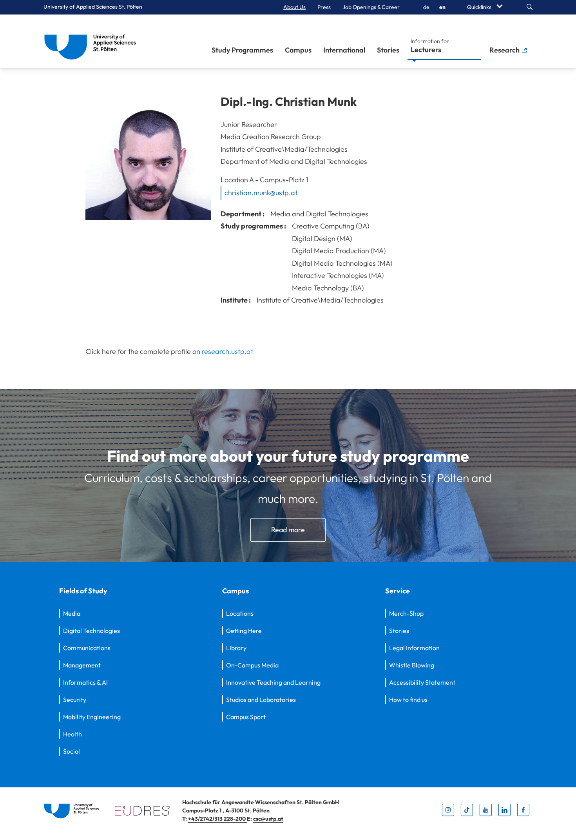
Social (71, 751)
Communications (86, 648)
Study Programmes (242, 49)
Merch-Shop (406, 613)
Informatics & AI (85, 682)
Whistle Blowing (411, 665)
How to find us (408, 699)
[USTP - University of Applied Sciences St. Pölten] (92, 41)
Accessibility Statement (422, 682)
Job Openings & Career (371, 7)
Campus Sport (246, 717)
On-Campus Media (252, 665)
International (344, 49)
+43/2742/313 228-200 (217, 818)
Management (82, 665)
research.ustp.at (227, 351)
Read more (288, 529)
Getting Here (244, 631)
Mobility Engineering (92, 717)
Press (324, 7)
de (426, 7)
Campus (298, 49)
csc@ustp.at (268, 818)
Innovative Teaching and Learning (273, 682)
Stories (388, 49)
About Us (294, 7)
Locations (240, 613)
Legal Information (414, 648)
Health (72, 734)
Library (236, 648)
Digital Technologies (91, 631)
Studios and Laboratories (261, 699)
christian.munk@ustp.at (261, 192)
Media (71, 613)
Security (74, 699)
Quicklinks (480, 7)
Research (505, 49)
